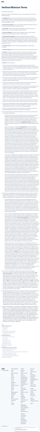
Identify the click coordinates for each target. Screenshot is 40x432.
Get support (32, 399)
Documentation (23, 415)
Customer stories (33, 371)
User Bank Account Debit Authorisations (9, 331)
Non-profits (23, 398)
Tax (11, 401)
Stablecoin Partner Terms (6, 343)
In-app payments (24, 381)
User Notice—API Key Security (7, 350)
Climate (12, 378)
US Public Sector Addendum (7, 357)
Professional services (24, 399)
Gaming (22, 390)
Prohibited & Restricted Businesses (8, 332)
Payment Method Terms (6, 342)
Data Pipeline (13, 382)
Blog (31, 373)
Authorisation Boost (14, 373)
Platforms (22, 385)
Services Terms (5, 329)
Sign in (31, 403)
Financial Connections (14, 385)
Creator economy (24, 389)
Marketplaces (23, 382)
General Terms (4, 328)
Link (12, 390)
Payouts (12, 396)
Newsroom (32, 392)
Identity (12, 386)
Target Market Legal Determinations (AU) (9, 353)
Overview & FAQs (5, 327)
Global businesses (24, 379)
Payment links (13, 393)
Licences (31, 382)
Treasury (12, 404)
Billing (12, 374)
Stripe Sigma (13, 400)
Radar (12, 397)
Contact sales (32, 395)
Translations (4, 346)
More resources (33, 386)
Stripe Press (32, 394)
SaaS (21, 386)
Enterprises (23, 370)
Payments (13, 394)
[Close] (38, 427)
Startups (22, 371)
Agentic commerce (24, 373)
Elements (12, 383)
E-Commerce (23, 375)
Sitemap (31, 383)
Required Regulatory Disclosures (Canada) (9, 354)
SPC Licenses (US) (5, 339)
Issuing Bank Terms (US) (6, 340)
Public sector (23, 401)
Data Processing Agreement (7, 344)
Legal (3, 324)
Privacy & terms (33, 378)
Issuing (12, 389)
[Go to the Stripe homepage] (3, 368)
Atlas (12, 371)
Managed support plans (34, 400)
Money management (24, 383)
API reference (23, 416)
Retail (22, 402)
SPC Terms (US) (5, 338)
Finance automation (24, 378)
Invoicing (12, 388)
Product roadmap (33, 390)
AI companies (23, 388)
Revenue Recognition (14, 398)
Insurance (22, 394)
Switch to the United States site (20, 429)
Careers (31, 391)
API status (22, 418)
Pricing (12, 370)
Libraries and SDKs (24, 420)
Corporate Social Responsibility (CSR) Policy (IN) (10, 355)
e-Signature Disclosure (6, 334)
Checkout (12, 377)
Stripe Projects (23, 422)
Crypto (12, 381)
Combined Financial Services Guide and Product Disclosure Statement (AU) (15, 351)
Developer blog (23, 423)
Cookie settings (33, 384)
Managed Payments (14, 392)
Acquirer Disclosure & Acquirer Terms (8, 336)
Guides (31, 370)
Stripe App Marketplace (25, 407)
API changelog (23, 419)
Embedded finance (24, 377)
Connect (12, 379)
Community (32, 374)
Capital (12, 375)
